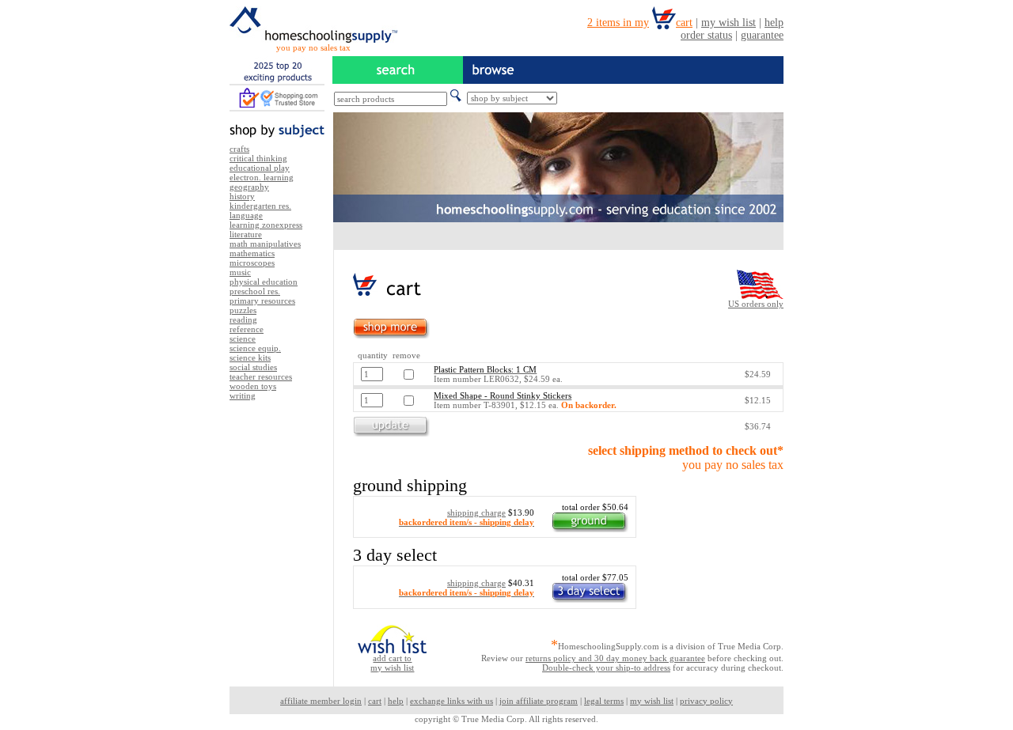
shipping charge (476, 512)
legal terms (604, 700)
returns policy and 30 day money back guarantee (615, 658)
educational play (260, 167)
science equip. (255, 348)
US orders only (755, 303)
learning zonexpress (266, 224)
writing (243, 395)
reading (243, 319)
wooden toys (253, 386)
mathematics (252, 253)
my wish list (651, 700)
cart (374, 700)
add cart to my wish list (392, 662)
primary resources (262, 300)
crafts (239, 148)
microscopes (252, 262)
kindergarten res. (260, 205)
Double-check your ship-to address (606, 667)
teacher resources (261, 376)
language (246, 215)
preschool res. (255, 291)
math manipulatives (265, 243)
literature (246, 234)
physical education (264, 281)
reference (247, 329)
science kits (250, 357)
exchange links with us (451, 700)
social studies (253, 367)
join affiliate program (538, 700)
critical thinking (258, 158)
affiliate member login (321, 700)
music (240, 272)
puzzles (243, 310)
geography (249, 186)
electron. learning (262, 177)
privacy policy (706, 700)
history (242, 196)
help (396, 700)
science (243, 338)
